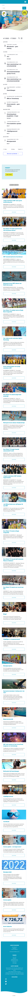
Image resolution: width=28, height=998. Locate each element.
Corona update (7, 900)
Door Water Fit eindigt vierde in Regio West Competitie (14, 974)
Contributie (6, 821)
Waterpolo (14, 958)
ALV (8, 56)
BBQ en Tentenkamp (13, 98)
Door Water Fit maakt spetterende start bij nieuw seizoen (12, 229)
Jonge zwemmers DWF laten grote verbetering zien (14, 967)
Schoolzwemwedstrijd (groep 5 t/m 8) (13, 72)
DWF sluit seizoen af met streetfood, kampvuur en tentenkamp (13, 745)
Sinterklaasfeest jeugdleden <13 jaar (12, 115)
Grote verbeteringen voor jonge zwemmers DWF (11, 367)
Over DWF (14, 957)
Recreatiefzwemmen (14, 960)
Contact (3, 5)
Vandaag (13, 149)
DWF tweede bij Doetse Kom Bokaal (12, 257)
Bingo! (5, 614)
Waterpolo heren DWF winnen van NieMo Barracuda (12, 284)
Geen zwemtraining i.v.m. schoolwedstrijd (14, 65)
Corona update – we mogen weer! (12, 847)
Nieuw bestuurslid (8, 719)
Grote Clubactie (7, 926)
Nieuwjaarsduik (11, 141)
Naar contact (9, 174)
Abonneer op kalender (12, 153)
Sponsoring (14, 961)
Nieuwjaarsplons (7, 666)
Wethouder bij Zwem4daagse (11, 771)
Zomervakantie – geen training (13, 105)
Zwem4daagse (11, 90)
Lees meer (14, 212)
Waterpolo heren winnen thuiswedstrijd (14, 422)
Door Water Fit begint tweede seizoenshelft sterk (11, 450)
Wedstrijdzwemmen (14, 959)
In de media (14, 963)
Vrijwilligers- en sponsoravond (11, 639)
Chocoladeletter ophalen (14, 123)
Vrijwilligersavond (12, 131)
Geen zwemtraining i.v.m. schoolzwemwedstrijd (14, 80)
